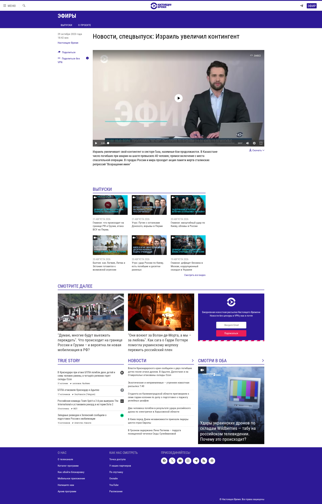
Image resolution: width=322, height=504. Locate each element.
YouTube (114, 484)
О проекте (84, 25)
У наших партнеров (120, 465)
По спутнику (116, 472)
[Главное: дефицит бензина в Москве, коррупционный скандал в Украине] (188, 245)
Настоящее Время (68, 42)
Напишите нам (66, 484)
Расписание (116, 491)
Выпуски (66, 25)
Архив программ (67, 491)
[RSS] (204, 461)
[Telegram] (301, 5)
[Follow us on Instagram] (188, 461)
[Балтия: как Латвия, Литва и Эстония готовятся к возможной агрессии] (110, 245)
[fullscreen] (261, 143)
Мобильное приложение (71, 478)
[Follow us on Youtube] (180, 461)
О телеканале (65, 459)
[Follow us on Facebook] (164, 461)
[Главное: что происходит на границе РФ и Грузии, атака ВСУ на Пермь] (110, 205)
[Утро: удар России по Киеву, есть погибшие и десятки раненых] (149, 245)
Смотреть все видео (195, 275)
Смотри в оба (212, 360)
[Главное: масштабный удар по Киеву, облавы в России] (188, 205)
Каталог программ (68, 465)
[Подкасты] (212, 461)
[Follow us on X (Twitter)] (172, 461)
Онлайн (113, 478)
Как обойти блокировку (71, 472)
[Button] (66, 53)
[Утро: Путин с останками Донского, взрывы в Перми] (149, 205)
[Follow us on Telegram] (196, 461)
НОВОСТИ (137, 360)
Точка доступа (117, 459)
